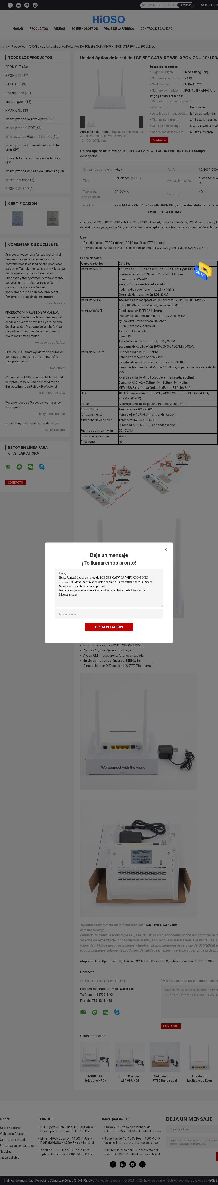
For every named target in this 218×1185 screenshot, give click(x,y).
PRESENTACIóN (109, 626)
